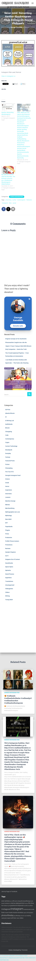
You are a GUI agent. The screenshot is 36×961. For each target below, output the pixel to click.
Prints (7, 534)
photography (29, 912)
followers (29, 200)
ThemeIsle (24, 950)
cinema (12, 903)
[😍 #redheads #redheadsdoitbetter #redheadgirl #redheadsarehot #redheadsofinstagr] (18, 679)
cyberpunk (18, 903)
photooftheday (7, 915)
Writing (7, 596)
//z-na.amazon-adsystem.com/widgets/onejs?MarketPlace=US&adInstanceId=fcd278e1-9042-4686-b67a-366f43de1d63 (18, 958)
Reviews (7, 548)
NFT (6, 523)
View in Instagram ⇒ (8, 76)
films (32, 903)
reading (29, 915)
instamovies (27, 909)
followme (6, 905)
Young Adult (9, 599)
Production (8, 537)
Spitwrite (8, 570)
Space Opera (9, 567)
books (2, 903)
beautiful (20, 901)
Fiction (7, 464)
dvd (23, 903)
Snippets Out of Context (12, 559)
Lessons (7, 497)
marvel (6, 912)
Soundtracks (9, 563)
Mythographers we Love (12, 512)
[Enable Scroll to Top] (32, 957)
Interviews (8, 493)
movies (15, 912)
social (14, 203)
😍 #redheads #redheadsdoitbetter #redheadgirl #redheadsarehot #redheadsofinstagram (18, 699)
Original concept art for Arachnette (15, 339)
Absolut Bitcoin (10, 413)
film (29, 903)
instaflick (26, 905)
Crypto (7, 442)
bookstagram (21, 200)
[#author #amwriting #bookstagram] (8, 107)
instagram (5, 203)
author (14, 200)
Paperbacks (8, 526)
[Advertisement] (18, 626)
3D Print (7, 409)
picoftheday (17, 915)
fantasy (26, 903)
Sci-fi (6, 556)
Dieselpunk (8, 450)
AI (6, 417)
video (17, 918)
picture (22, 915)
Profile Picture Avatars (12, 541)
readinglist (4, 918)
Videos (7, 592)
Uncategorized (9, 585)
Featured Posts (10, 460)
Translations (9, 581)
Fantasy (7, 457)
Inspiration (8, 490)
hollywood (20, 905)
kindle (32, 909)
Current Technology (11, 446)
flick (2, 905)
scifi (12, 918)
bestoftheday (26, 901)
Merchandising (9, 508)
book (32, 901)
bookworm (7, 903)
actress (7, 901)
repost (9, 918)
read (25, 915)
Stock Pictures (9, 574)
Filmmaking (8, 468)
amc (11, 901)
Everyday (8, 453)
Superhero (8, 577)
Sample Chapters (10, 552)
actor (3, 901)
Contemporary (9, 439)
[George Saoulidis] (15, 3)
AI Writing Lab (9, 420)
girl (9, 905)
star (15, 918)
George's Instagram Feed (16, 196)
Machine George (10, 501)
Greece (7, 479)
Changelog (8, 431)
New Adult (8, 519)
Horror (7, 486)
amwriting (8, 200)
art (13, 901)
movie (10, 912)
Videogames (9, 588)
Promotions (8, 545)
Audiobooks (8, 424)
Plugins (7, 530)
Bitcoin (7, 428)
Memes (7, 504)
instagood (5, 909)
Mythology (8, 515)
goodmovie (13, 905)
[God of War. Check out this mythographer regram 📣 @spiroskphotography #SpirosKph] (18, 812)
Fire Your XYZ (9, 471)
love (2, 912)
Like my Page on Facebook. (9, 891)
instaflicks (30, 905)
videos (21, 918)
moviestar (20, 912)
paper (25, 912)
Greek (7, 482)
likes (10, 203)
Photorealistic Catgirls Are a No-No (16, 342)
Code (6, 435)
